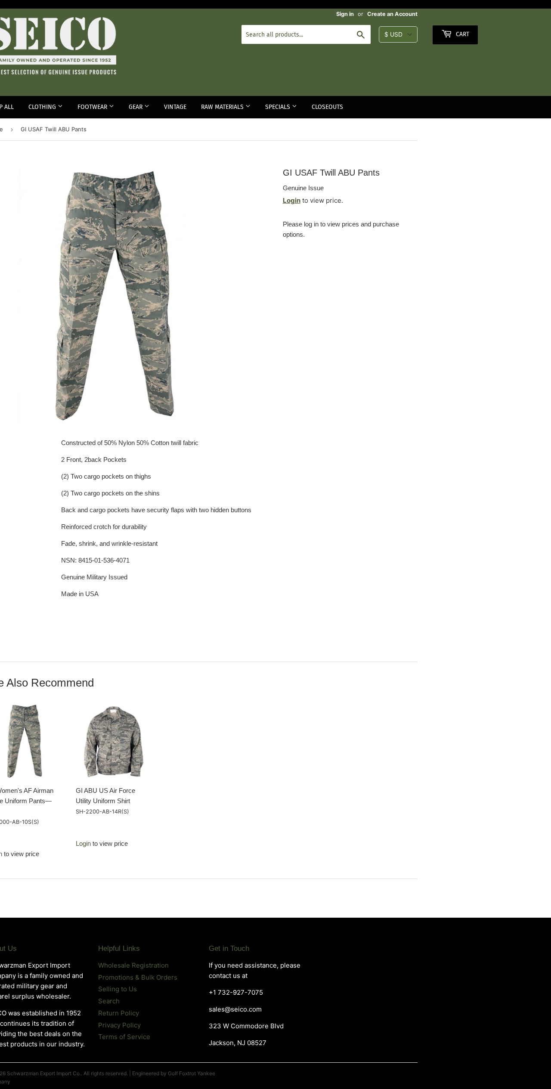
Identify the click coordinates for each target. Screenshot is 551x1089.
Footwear (93, 107)
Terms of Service (124, 1037)
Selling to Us (117, 989)
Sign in (345, 14)
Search (109, 1001)
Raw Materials (223, 107)
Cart (461, 34)
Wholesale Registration (133, 965)
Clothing (43, 107)
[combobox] (306, 34)
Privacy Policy (119, 1025)
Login (291, 200)
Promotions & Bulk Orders (137, 977)
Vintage (175, 107)
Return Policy (118, 1013)
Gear (136, 107)
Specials (278, 107)
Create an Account (392, 14)
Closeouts (327, 107)
